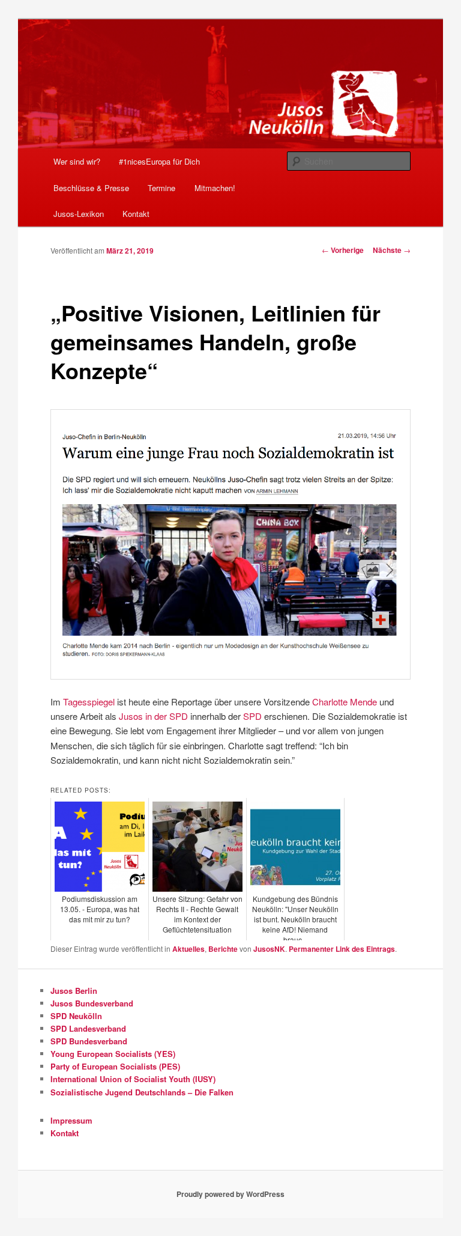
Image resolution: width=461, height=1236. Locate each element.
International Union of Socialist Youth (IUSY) (132, 1079)
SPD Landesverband (88, 1028)
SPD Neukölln (76, 1015)
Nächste (392, 250)
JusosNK (269, 948)
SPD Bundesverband (88, 1041)
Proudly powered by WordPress (230, 1194)
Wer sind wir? (76, 161)
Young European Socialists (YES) (112, 1053)
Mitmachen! (214, 187)
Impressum (71, 1120)
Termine (161, 187)
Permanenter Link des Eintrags (342, 948)
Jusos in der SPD (153, 716)
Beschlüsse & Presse (91, 187)
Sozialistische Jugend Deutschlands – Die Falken (142, 1092)
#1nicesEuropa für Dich (159, 161)
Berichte (223, 948)
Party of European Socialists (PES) (115, 1066)
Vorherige (343, 250)
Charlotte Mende (344, 701)
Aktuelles (188, 948)
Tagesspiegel (89, 701)
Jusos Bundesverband (91, 1003)
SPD (252, 716)
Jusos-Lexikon (78, 213)
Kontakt (135, 213)
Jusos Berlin (73, 990)
